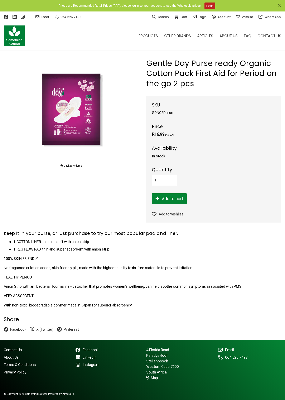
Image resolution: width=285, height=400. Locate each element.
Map (154, 378)
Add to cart (172, 198)
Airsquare (68, 393)
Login (209, 6)
